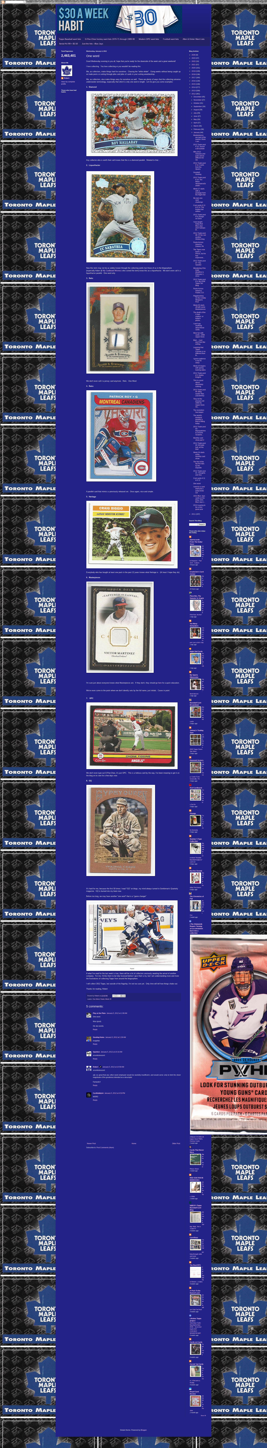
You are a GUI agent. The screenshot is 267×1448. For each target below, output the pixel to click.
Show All (203, 1415)
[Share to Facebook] (121, 995)
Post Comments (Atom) (105, 1148)
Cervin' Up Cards (196, 1364)
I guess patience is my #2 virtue (199, 361)
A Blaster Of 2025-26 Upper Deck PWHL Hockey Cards (197, 1139)
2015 (194, 84)
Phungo (193, 813)
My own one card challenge (198, 200)
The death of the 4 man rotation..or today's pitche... (199, 316)
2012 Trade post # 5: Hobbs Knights (199, 375)
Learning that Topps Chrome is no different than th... (199, 351)
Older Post (176, 1143)
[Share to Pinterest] (124, 995)
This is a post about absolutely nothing (198, 383)
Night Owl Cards (196, 651)
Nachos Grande (196, 871)
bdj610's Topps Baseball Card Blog (196, 1208)
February (197, 129)
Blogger (144, 1430)
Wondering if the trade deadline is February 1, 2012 (199, 272)
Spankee (96, 1052)
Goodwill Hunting (197, 173)
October (197, 103)
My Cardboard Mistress (112, 271)
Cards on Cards (196, 1342)
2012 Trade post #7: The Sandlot (199, 263)
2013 (194, 91)
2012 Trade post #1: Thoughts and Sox (199, 473)
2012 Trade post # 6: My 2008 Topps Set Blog (199, 282)
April (195, 123)
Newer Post (91, 1143)
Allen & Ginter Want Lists (193, 39)
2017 (194, 78)
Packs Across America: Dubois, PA (198, 244)
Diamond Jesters (196, 760)
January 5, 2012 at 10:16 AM (111, 1052)
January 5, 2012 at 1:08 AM (117, 1013)
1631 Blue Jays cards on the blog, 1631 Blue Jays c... (199, 499)
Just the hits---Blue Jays (92, 44)
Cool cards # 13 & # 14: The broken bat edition (199, 208)
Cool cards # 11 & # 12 (199, 479)
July (195, 113)
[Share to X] (119, 995)
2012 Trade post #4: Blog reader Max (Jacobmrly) (199, 393)
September (198, 106)
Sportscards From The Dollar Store (196, 542)
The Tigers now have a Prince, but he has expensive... (199, 254)
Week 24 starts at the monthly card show (199, 455)
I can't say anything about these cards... (198, 327)
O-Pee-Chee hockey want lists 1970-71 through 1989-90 (110, 39)
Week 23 (108, 999)
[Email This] (113, 995)
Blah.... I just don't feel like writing (199, 342)
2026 (194, 55)
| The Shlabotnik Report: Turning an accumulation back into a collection (196, 928)
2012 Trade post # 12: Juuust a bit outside (199, 147)
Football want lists (171, 39)
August (196, 110)
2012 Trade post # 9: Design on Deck (199, 217)
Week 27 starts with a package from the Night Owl (199, 192)
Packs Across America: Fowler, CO (198, 291)
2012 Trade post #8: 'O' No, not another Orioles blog (199, 236)
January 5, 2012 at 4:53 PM (114, 1093)
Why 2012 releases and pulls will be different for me (199, 156)
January (197, 132)
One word (197, 484)
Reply (95, 1029)
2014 (194, 87)
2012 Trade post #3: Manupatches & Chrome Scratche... (199, 431)
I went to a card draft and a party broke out (199, 490)
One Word (96, 999)
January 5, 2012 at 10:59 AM (113, 1067)
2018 (194, 74)
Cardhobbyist (98, 1093)
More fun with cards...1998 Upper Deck (199, 335)
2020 (194, 68)
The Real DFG (195, 1265)
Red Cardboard (196, 788)
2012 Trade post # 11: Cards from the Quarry (199, 166)
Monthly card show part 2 (198, 439)
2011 (194, 514)
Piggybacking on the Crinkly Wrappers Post (199, 299)
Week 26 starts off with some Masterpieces (199, 307)
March (196, 126)
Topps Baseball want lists (70, 39)
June (196, 116)
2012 (194, 94)
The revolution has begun (198, 411)
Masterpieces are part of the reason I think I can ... (199, 138)
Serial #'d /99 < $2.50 (68, 44)
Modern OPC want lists (149, 39)
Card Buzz (194, 1238)
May (195, 119)
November (198, 100)
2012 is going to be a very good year (199, 507)
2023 (194, 58)
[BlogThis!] (116, 995)
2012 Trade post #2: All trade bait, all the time (199, 446)
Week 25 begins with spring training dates (199, 368)
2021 (194, 65)
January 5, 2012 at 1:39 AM (115, 1037)
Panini (102, 999)
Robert (95, 1067)
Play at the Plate (99, 1013)
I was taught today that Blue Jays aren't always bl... (199, 226)
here (160, 683)
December (198, 97)
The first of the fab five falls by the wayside (198, 465)
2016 (194, 81)
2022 (194, 61)
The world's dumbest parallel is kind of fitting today (199, 419)
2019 (194, 71)
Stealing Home (98, 1037)
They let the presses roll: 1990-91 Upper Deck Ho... (199, 403)
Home (134, 1143)
